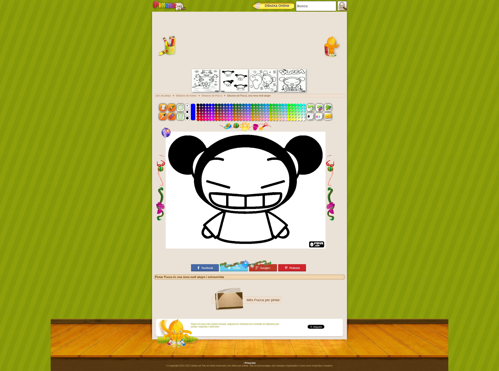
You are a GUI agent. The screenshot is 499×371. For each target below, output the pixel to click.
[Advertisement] (249, 40)
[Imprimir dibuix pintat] (319, 116)
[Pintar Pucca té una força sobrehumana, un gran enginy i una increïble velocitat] (292, 91)
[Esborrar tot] (319, 107)
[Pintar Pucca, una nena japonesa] (234, 91)
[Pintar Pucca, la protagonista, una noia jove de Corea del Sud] (263, 91)
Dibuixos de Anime (186, 95)
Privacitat (250, 363)
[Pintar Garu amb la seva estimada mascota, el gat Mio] (205, 91)
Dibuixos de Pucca (212, 95)
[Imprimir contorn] (310, 116)
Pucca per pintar (267, 300)
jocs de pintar (163, 95)
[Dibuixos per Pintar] (169, 6)
